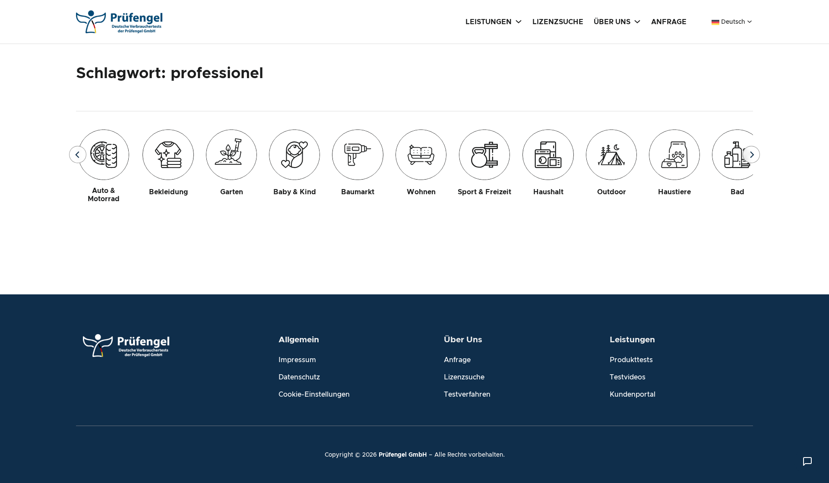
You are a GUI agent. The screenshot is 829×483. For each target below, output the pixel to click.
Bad (737, 192)
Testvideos (627, 377)
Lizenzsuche (464, 377)
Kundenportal (632, 394)
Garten (231, 192)
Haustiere (674, 192)
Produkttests (631, 360)
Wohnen (421, 192)
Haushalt (548, 192)
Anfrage (457, 360)
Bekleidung (168, 192)
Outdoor (611, 192)
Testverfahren (467, 394)
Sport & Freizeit (484, 192)
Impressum (297, 360)
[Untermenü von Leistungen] (518, 21)
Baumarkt (357, 192)
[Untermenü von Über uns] (637, 21)
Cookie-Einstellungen (314, 394)
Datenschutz (299, 377)
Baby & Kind (294, 192)
